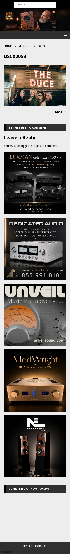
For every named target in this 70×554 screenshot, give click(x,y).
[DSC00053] (35, 104)
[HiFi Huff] (35, 28)
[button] (64, 35)
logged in (26, 146)
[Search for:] (35, 4)
